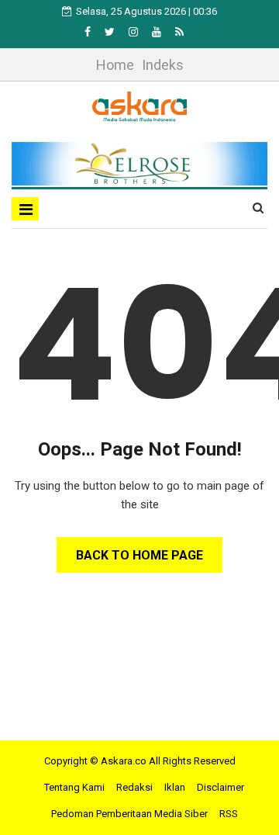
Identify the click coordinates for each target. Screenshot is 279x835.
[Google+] (134, 32)
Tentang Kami (74, 787)
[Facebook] (88, 32)
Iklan (174, 787)
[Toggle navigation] (25, 208)
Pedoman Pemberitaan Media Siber (129, 813)
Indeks (163, 65)
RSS (228, 813)
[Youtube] (158, 32)
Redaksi (134, 787)
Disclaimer (220, 787)
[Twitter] (111, 32)
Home (115, 65)
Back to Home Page (139, 555)
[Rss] (179, 32)
